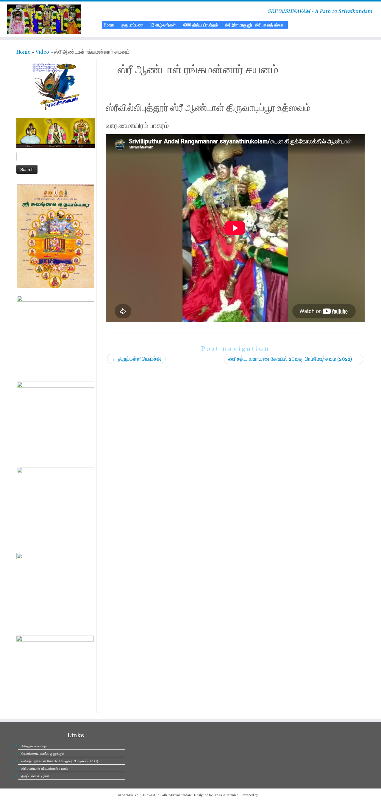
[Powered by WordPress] (261, 794)
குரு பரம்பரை (132, 24)
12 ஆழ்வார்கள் (163, 24)
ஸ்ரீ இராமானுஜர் (238, 24)
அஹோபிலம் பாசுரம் (34, 746)
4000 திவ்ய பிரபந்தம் (201, 24)
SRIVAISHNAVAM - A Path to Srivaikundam (160, 795)
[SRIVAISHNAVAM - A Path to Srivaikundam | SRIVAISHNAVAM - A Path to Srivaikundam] (44, 19)
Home (109, 24)
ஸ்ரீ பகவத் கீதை (270, 24)
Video (42, 52)
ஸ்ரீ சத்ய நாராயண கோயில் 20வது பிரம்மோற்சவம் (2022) (293, 359)
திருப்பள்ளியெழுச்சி (136, 359)
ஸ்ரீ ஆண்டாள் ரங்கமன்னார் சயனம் (44, 769)
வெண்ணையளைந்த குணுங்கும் (42, 754)
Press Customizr (225, 795)
